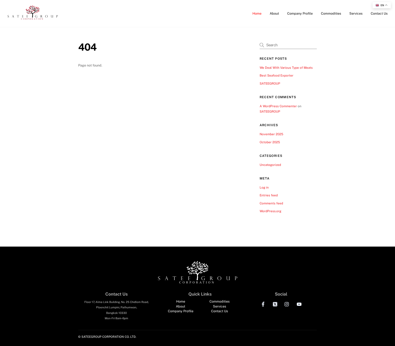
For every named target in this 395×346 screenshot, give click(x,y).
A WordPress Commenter (278, 106)
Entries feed (269, 195)
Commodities (331, 13)
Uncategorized (270, 165)
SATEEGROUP (270, 83)
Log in (264, 187)
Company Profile (300, 13)
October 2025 (270, 142)
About (274, 13)
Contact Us (379, 13)
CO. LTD (130, 336)
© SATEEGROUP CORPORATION (101, 336)
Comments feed (271, 203)
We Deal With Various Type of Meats (286, 67)
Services (355, 13)
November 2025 (271, 134)
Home (256, 13)
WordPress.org (270, 211)
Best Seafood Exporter (276, 75)
